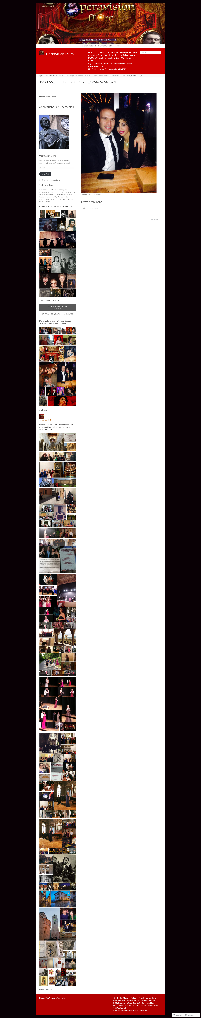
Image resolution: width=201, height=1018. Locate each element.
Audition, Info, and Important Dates (122, 52)
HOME (91, 52)
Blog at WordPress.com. (48, 998)
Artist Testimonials (96, 66)
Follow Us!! (45, 174)
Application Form (95, 55)
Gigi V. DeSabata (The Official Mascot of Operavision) (110, 63)
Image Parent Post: (118, 76)
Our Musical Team (128, 58)
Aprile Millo (108, 55)
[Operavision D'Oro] (100, 23)
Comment (154, 219)
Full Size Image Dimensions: (77, 76)
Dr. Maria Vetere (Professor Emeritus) (103, 58)
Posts (90, 61)
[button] (42, 214)
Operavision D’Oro (47, 96)
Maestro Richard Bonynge (126, 55)
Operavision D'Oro (47, 156)
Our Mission (101, 52)
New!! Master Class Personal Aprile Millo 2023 (107, 69)
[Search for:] (150, 52)
